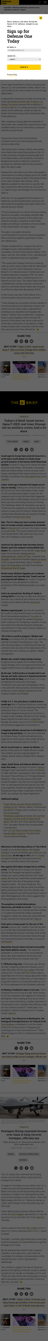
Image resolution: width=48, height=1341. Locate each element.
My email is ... (12, 47)
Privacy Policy (12, 75)
